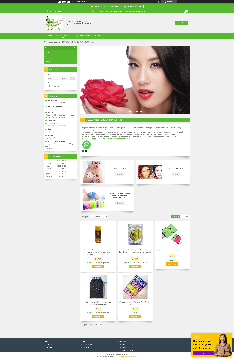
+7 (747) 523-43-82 (126, 350)
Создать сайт (75, 2)
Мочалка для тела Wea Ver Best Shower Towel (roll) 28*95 (135, 303)
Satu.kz (127, 354)
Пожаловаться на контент (128, 357)
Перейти (120, 174)
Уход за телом (120, 169)
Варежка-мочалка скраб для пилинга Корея (172, 251)
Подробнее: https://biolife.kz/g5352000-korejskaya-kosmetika (106, 139)
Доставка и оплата (84, 36)
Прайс (47, 61)
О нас (97, 36)
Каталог (49, 347)
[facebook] (83, 152)
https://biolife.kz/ (51, 132)
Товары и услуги (62, 36)
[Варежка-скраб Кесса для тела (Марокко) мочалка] (98, 287)
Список (186, 217)
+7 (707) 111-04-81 (126, 344)
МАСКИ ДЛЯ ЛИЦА (176, 169)
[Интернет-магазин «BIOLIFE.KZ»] (54, 22)
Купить (99, 267)
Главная (49, 36)
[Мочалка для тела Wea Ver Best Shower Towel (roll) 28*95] (135, 287)
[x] (86, 152)
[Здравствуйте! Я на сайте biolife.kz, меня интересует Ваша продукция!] (86, 144)
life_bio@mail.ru (50, 138)
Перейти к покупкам (132, 6)
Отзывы (48, 57)
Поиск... (182, 23)
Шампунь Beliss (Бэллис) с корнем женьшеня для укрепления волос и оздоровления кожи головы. (98, 252)
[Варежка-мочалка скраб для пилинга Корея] (172, 234)
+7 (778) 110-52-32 (126, 347)
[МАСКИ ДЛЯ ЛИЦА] (150, 172)
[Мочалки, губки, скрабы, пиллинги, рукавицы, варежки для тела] (94, 199)
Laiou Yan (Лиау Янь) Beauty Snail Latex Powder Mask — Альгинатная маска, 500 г (135, 252)
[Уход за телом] (94, 172)
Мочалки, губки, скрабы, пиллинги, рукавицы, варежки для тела (120, 196)
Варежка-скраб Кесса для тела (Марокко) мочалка (98, 303)
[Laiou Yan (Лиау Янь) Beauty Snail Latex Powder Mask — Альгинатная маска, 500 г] (135, 234)
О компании (87, 344)
